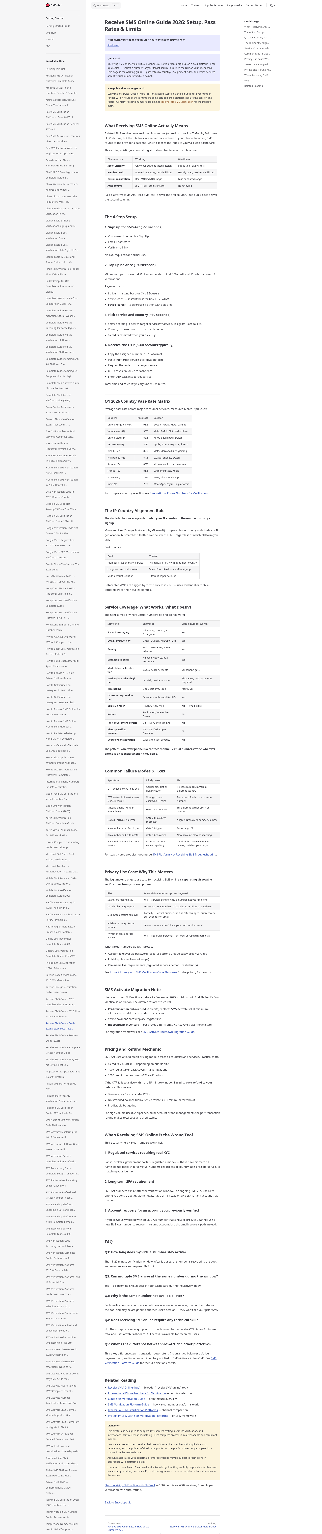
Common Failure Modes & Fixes (257, 53)
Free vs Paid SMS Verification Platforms (133, 1410)
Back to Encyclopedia (118, 1502)
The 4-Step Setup (254, 32)
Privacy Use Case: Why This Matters (257, 59)
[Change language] (273, 5)
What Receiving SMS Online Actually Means (257, 26)
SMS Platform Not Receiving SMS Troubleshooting (184, 854)
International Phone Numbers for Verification (179, 493)
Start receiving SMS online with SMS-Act (130, 1485)
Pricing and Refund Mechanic (257, 69)
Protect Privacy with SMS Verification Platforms (138, 1416)
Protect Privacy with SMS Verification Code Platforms (143, 972)
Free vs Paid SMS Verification (177, 101)
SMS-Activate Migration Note (257, 64)
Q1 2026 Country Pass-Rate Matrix (257, 37)
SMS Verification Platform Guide (128, 1404)
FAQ (246, 80)
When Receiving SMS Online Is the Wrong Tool (257, 75)
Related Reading (253, 85)
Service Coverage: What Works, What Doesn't (257, 48)
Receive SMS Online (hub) (124, 1387)
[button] (63, 17)
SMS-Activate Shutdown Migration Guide (168, 1032)
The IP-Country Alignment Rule (257, 42)
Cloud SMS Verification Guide (126, 1399)
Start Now (113, 45)
